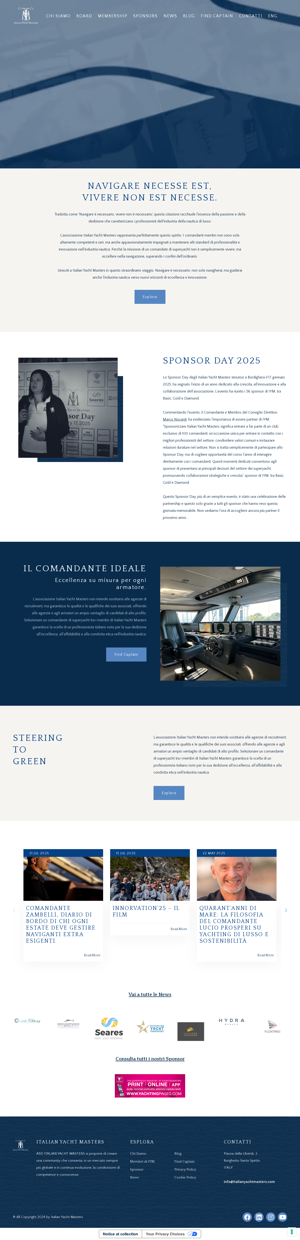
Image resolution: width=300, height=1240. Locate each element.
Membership (112, 16)
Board (84, 16)
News (170, 16)
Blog (189, 16)
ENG (272, 16)
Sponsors (145, 16)
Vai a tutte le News (150, 994)
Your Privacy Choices (165, 1234)
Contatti (250, 16)
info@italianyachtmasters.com (249, 1182)
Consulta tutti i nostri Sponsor (150, 1059)
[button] (286, 910)
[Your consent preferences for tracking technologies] (291, 1231)
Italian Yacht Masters (67, 1217)
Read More (92, 955)
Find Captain (217, 16)
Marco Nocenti (175, 419)
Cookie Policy (185, 1177)
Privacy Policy (185, 1169)
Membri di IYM (142, 1162)
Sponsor (136, 1169)
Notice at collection (120, 1234)
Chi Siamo (58, 16)
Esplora (150, 297)
